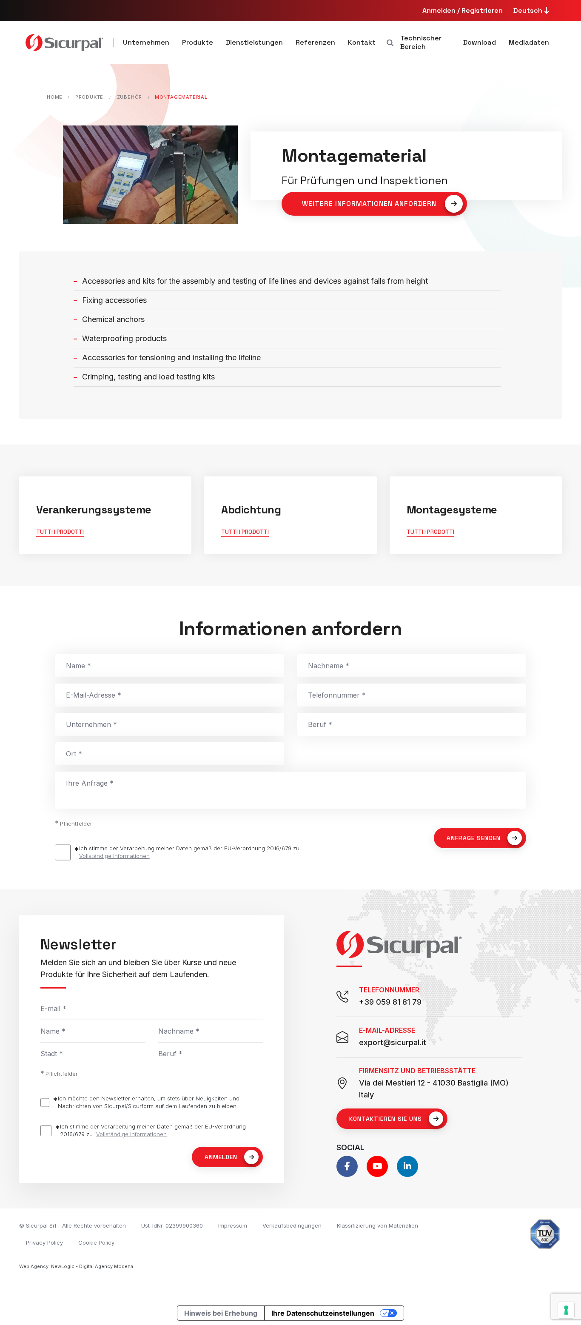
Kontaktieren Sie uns (385, 1119)
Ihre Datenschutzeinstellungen (322, 1313)
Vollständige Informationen (114, 855)
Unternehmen (146, 42)
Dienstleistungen (254, 42)
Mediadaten (529, 42)
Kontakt (362, 42)
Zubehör (129, 97)
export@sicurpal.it (392, 1042)
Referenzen (315, 42)
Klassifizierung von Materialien (377, 1225)
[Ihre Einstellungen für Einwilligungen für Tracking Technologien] (566, 1310)
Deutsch (528, 10)
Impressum (232, 1225)
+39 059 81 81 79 (390, 1001)
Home (55, 97)
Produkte (197, 42)
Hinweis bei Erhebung (220, 1313)
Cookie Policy (96, 1242)
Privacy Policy (44, 1242)
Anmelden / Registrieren (462, 10)
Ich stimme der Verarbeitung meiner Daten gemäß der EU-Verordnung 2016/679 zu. (190, 852)
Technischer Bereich (420, 42)
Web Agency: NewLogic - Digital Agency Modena (76, 1266)
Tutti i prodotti (60, 532)
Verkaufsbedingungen (292, 1225)
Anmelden (221, 1157)
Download (479, 42)
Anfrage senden (474, 838)
